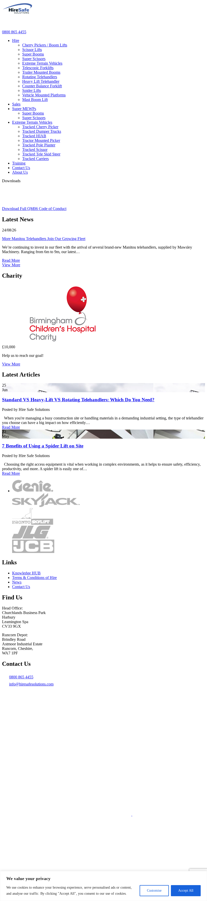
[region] (103, 886)
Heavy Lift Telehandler (40, 81)
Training (18, 163)
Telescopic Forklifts (38, 68)
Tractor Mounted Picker (41, 140)
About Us (20, 172)
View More (11, 265)
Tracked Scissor (34, 149)
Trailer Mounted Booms (41, 72)
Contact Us (21, 168)
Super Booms (33, 54)
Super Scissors (33, 59)
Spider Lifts (31, 90)
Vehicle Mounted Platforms (44, 95)
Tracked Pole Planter (38, 145)
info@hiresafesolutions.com (31, 684)
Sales (16, 104)
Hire (15, 40)
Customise (154, 890)
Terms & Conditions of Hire (34, 577)
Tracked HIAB (34, 136)
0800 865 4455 (14, 32)
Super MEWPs (24, 109)
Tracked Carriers (35, 158)
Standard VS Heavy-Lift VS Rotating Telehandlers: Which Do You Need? (78, 399)
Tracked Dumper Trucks (41, 131)
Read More (11, 260)
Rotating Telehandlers (39, 77)
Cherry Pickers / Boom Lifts (44, 45)
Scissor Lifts (32, 49)
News (16, 582)
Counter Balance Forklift (42, 86)
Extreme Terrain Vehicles (42, 63)
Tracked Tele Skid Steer (41, 154)
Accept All (185, 890)
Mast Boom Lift (35, 99)
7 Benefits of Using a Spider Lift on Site (42, 445)
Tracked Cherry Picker (40, 127)
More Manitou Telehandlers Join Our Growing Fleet (43, 238)
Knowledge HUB (26, 573)
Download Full (34, 208)
